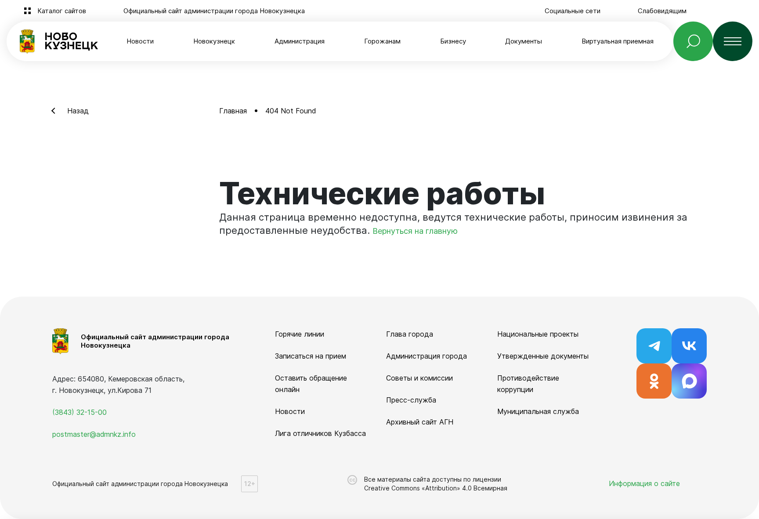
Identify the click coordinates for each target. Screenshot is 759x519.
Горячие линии (299, 334)
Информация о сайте (644, 483)
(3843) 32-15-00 (79, 412)
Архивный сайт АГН (419, 421)
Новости (140, 41)
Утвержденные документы (543, 356)
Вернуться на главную (415, 231)
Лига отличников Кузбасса (320, 433)
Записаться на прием (310, 356)
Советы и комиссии (419, 378)
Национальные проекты (537, 334)
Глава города (409, 334)
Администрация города (426, 356)
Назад (78, 110)
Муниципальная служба (538, 411)
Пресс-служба (411, 400)
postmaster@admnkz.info (94, 434)
